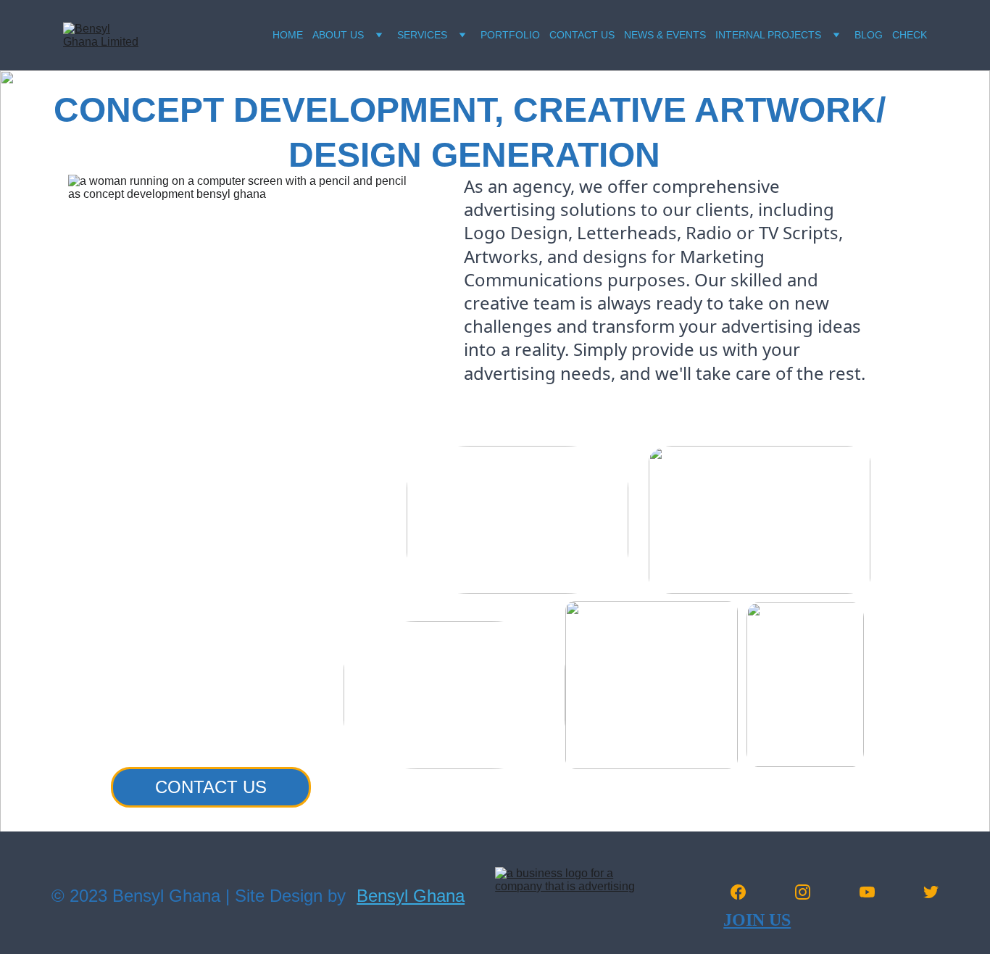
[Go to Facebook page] (745, 892)
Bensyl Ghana (411, 895)
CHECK (909, 35)
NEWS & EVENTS (665, 35)
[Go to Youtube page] (874, 892)
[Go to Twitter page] (931, 892)
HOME (288, 35)
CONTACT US (582, 35)
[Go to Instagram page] (810, 892)
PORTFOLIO (510, 35)
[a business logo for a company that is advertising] (565, 887)
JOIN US (757, 920)
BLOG (868, 35)
